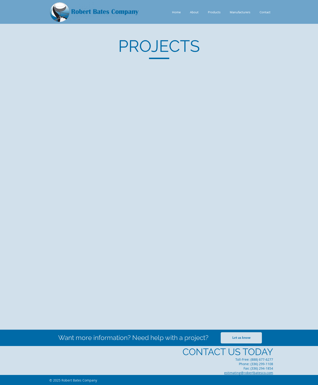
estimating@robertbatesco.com (248, 373)
